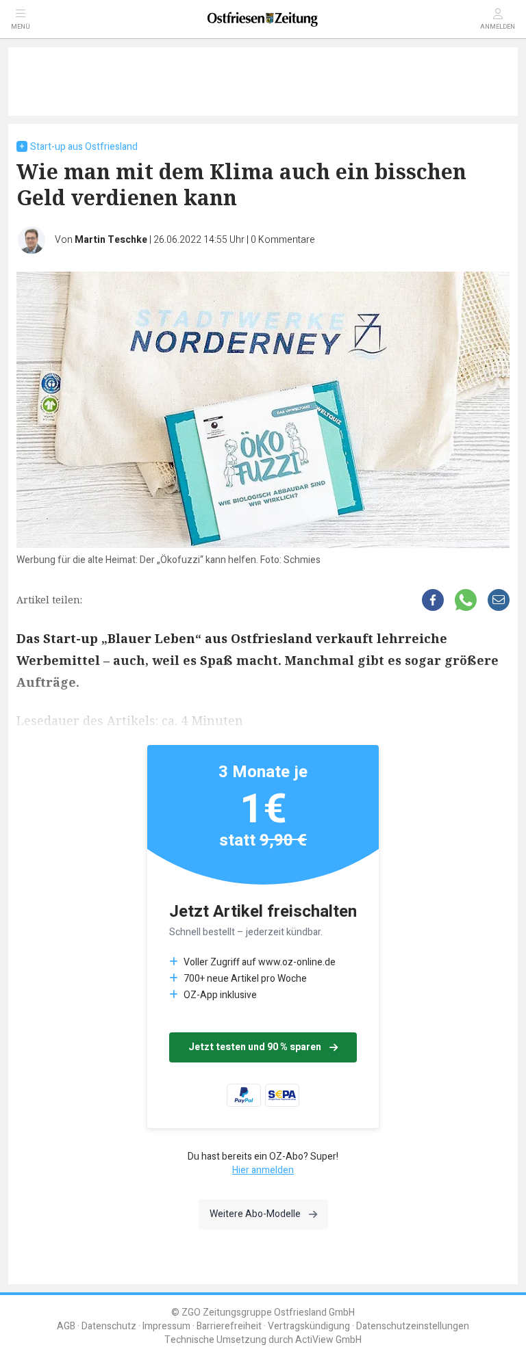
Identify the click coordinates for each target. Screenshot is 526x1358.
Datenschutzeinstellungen (412, 1326)
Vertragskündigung (309, 1326)
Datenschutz (109, 1326)
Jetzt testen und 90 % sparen (254, 1047)
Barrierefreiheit (229, 1326)
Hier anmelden (263, 1170)
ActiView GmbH (328, 1340)
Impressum (166, 1326)
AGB (66, 1326)
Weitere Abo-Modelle (255, 1214)
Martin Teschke (111, 240)
